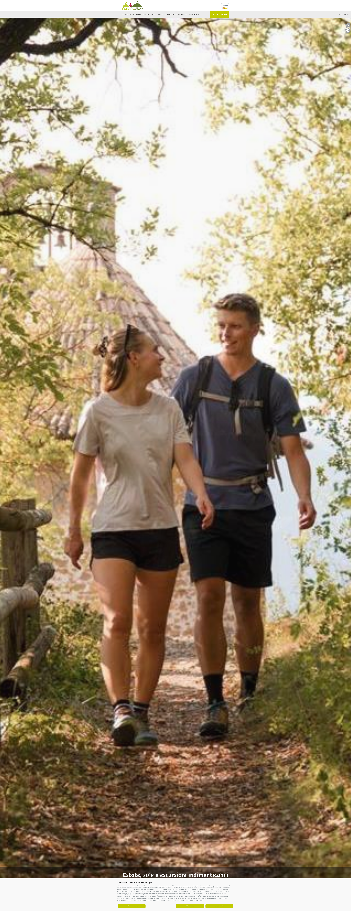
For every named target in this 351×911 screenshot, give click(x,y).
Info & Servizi (194, 14)
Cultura (160, 14)
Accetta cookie (219, 906)
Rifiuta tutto (190, 906)
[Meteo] (347, 25)
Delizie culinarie (149, 14)
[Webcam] (347, 30)
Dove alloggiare (219, 14)
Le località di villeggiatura (131, 14)
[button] (233, 882)
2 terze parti (126, 886)
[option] (175, 458)
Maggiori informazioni (131, 906)
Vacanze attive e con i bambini (176, 14)
